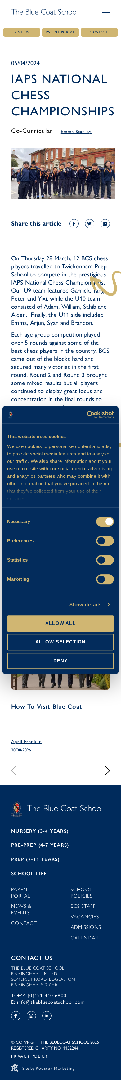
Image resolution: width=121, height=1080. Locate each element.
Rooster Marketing (55, 1068)
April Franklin (26, 741)
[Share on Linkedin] (105, 223)
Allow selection (60, 641)
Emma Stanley (76, 131)
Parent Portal (21, 892)
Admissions (86, 927)
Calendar (85, 938)
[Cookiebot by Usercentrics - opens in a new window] (87, 415)
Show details (85, 604)
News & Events (21, 909)
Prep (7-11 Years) (35, 859)
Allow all (60, 623)
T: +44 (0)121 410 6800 (38, 995)
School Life (29, 873)
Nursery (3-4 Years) (40, 831)
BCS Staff (83, 906)
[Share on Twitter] (89, 223)
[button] (106, 12)
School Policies (82, 892)
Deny (60, 660)
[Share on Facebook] (74, 223)
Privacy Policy (29, 1056)
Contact (24, 923)
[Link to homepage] (44, 12)
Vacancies (85, 917)
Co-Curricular (32, 130)
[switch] (105, 541)
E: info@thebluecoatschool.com (48, 1002)
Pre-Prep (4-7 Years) (40, 845)
